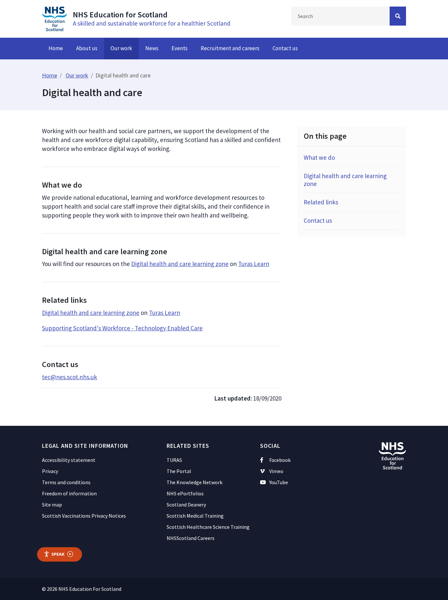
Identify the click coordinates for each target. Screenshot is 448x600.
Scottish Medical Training (195, 515)
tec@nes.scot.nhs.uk (69, 377)
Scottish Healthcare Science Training (208, 527)
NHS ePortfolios (185, 493)
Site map (52, 504)
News (151, 48)
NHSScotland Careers (190, 538)
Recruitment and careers (230, 48)
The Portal (179, 471)
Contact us (285, 48)
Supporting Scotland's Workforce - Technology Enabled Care (122, 328)
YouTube (278, 482)
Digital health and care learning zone (180, 264)
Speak (58, 554)
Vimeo (276, 471)
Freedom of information (69, 493)
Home (56, 48)
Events (180, 48)
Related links (321, 202)
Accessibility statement (68, 460)
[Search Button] (398, 16)
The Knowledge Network (194, 482)
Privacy (50, 471)
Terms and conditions (66, 482)
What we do (319, 157)
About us (86, 48)
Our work (121, 48)
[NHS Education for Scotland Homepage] (54, 18)
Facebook (280, 460)
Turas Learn (253, 264)
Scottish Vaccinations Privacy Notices (84, 515)
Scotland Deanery (186, 504)
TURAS (174, 460)
